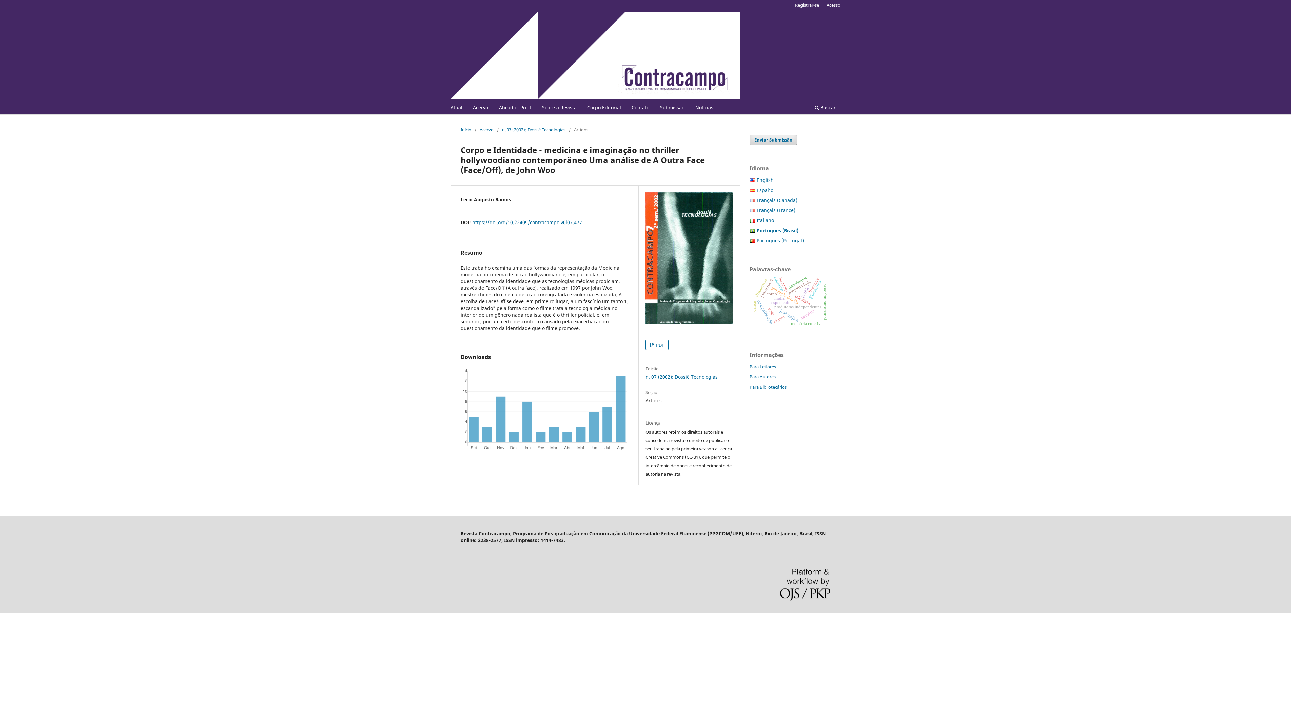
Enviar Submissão (773, 140)
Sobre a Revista (559, 107)
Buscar (827, 107)
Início (466, 130)
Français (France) (776, 210)
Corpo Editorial (604, 107)
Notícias (704, 107)
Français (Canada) (777, 200)
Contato (640, 107)
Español (766, 190)
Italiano (765, 220)
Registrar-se (807, 5)
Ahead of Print (515, 107)
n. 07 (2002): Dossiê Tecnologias (533, 130)
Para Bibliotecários (768, 387)
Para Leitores (763, 367)
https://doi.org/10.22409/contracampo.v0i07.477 (527, 222)
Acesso (833, 5)
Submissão (672, 107)
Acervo (480, 107)
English (765, 180)
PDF (659, 345)
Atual (456, 107)
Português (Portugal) (780, 240)
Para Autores (763, 377)
